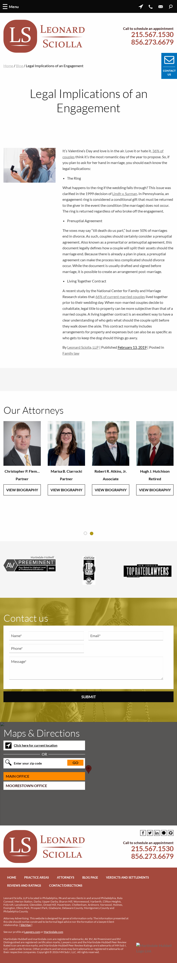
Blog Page (90, 877)
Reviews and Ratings (24, 885)
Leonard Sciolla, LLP (83, 347)
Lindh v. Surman (124, 193)
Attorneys (65, 877)
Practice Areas (36, 877)
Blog (19, 65)
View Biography (22, 490)
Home (8, 65)
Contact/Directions (65, 885)
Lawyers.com (32, 932)
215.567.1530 (152, 34)
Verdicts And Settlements (127, 877)
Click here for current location (35, 745)
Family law (70, 353)
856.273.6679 (152, 42)
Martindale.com (53, 932)
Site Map (26, 925)
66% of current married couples (120, 296)
